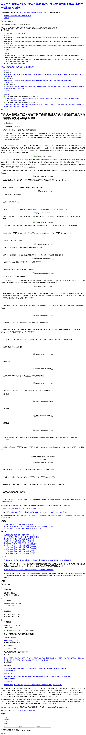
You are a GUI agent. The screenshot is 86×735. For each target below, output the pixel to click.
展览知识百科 (33, 55)
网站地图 (6, 18)
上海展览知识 (49, 55)
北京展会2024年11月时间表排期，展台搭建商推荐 (21, 543)
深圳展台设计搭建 (42, 676)
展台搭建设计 (9, 37)
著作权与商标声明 (29, 710)
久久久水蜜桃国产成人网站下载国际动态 (16, 55)
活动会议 (6, 51)
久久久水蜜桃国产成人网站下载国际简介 (16, 658)
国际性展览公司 (6, 501)
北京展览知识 (41, 55)
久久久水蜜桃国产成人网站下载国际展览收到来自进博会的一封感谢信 (28, 570)
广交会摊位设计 (8, 685)
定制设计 (6, 719)
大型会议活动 (45, 668)
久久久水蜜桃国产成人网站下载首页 (15, 33)
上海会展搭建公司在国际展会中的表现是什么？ (20, 553)
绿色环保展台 (53, 668)
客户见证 (61, 104)
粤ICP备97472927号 (11, 710)
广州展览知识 (58, 55)
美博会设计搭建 (18, 685)
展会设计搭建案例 (9, 678)
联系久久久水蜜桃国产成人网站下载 (15, 63)
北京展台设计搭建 (9, 676)
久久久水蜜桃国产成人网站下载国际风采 (18, 660)
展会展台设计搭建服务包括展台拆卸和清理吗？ (20, 539)
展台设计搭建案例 (9, 670)
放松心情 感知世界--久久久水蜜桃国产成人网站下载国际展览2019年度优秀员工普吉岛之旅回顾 (38, 512)
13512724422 (15, 640)
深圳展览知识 (66, 55)
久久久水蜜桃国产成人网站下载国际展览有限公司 (34, 12)
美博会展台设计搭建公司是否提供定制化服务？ (21, 549)
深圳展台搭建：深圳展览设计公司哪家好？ (21, 524)
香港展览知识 (75, 55)
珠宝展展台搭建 (38, 685)
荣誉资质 (56, 59)
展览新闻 (23, 515)
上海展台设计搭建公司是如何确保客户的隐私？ (19, 541)
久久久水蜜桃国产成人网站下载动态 (42, 59)
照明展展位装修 (47, 685)
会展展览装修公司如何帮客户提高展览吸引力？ (20, 535)
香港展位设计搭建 (53, 676)
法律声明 (20, 710)
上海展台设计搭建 (20, 676)
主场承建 (6, 49)
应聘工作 (6, 723)
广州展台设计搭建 (31, 676)
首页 (18, 515)
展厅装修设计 (54, 499)
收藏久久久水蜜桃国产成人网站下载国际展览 (17, 16)
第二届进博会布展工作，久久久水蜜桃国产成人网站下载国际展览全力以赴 (29, 526)
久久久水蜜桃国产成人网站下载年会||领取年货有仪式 (24, 509)
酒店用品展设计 (57, 685)
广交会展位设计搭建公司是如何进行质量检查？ (21, 547)
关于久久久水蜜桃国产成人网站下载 (15, 57)
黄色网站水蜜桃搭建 (12, 45)
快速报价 (6, 717)
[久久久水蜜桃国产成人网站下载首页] (17, 67)
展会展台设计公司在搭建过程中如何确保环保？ (20, 545)
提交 (53, 726)
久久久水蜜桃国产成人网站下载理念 (20, 59)
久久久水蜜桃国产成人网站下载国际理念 (41, 658)
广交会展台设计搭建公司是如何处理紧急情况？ (19, 551)
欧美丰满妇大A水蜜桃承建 (33, 668)
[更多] (7, 581)
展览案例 (6, 35)
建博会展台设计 (28, 685)
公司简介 (6, 59)
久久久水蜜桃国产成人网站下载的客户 (17, 61)
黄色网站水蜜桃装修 (18, 668)
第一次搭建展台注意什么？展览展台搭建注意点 (21, 537)
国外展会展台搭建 (64, 676)
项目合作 (6, 721)
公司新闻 (30, 515)
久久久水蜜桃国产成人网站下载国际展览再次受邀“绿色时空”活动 (23, 528)
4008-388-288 (8, 640)
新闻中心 (6, 53)
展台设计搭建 (9, 74)
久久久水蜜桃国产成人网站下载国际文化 (65, 658)
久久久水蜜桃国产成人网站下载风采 (70, 59)
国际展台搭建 (8, 39)
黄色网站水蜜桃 (8, 43)
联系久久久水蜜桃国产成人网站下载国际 (42, 660)
